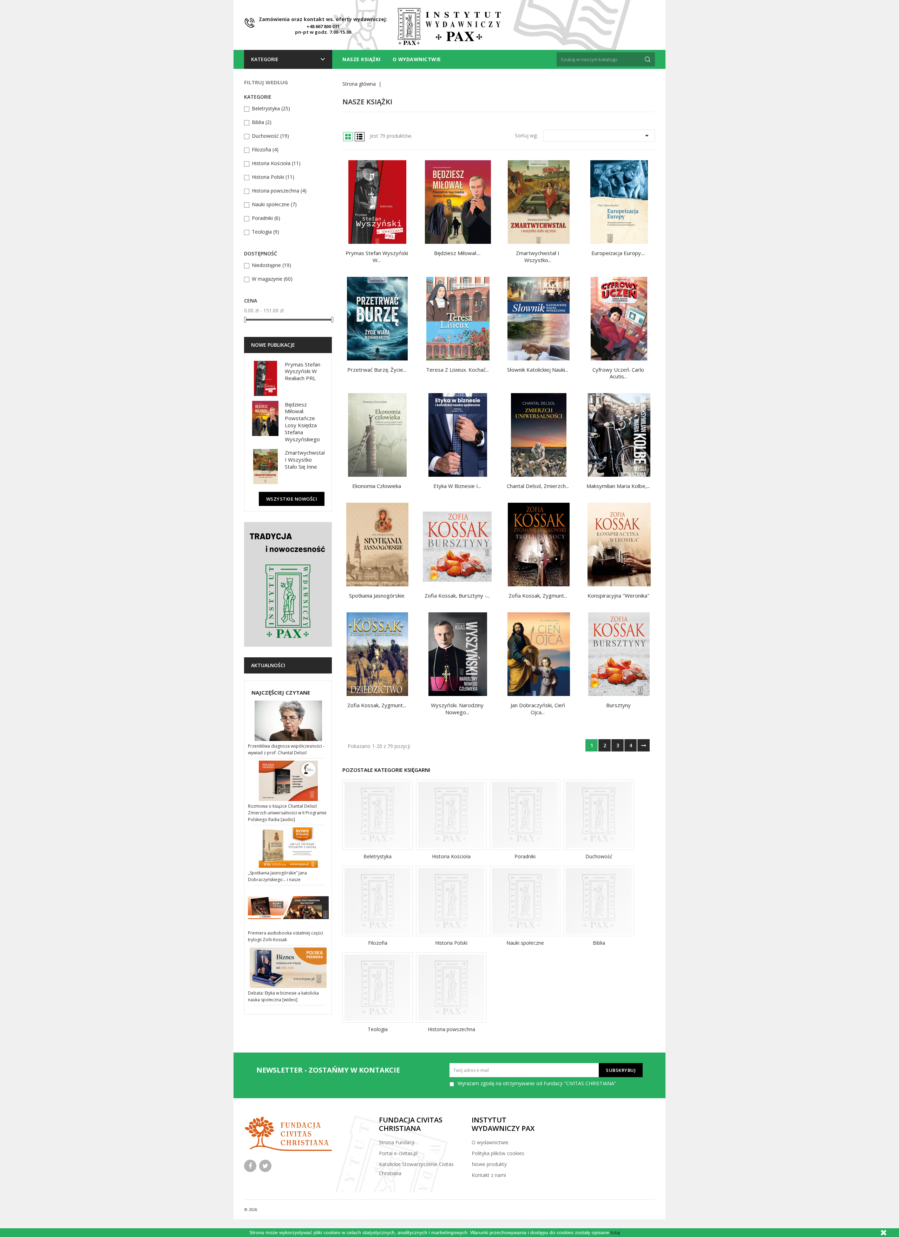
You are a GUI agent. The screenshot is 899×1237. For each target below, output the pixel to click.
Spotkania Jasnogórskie (377, 595)
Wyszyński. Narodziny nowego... (457, 709)
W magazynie (272, 278)
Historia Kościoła (276, 163)
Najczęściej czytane (280, 692)
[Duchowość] (599, 815)
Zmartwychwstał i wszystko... (537, 256)
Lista (359, 136)
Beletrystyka (271, 108)
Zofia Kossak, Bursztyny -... (457, 595)
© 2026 (250, 1209)
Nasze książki (361, 59)
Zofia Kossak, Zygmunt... (537, 595)
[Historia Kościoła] (451, 815)
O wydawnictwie (417, 59)
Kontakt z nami (489, 1175)
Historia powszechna (279, 190)
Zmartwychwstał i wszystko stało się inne (305, 459)
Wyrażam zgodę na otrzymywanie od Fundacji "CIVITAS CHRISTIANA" (537, 1083)
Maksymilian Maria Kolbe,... (618, 485)
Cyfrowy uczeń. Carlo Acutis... (618, 373)
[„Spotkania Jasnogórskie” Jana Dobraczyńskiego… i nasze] (289, 847)
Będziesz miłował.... (457, 252)
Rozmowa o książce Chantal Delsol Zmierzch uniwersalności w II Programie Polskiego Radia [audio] (287, 812)
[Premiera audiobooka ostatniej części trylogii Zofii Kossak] (289, 907)
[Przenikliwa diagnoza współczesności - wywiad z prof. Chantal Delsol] (289, 721)
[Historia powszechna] (451, 987)
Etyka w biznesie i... (457, 485)
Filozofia (265, 149)
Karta (348, 136)
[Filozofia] (377, 901)
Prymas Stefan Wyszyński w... (377, 256)
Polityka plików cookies (498, 1153)
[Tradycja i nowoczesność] (288, 584)
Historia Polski (273, 177)
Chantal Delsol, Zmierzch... (538, 485)
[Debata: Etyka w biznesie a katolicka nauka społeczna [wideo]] (289, 968)
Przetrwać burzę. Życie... (376, 369)
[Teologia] (377, 987)
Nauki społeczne (274, 204)
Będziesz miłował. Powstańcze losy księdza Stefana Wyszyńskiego (302, 422)
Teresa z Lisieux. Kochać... (457, 369)
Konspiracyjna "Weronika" (618, 595)
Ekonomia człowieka (376, 485)
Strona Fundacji (396, 1142)
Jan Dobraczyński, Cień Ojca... (538, 709)
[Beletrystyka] (377, 815)
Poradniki (266, 218)
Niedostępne (271, 265)
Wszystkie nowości (291, 499)
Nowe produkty (489, 1164)
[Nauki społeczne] (525, 901)
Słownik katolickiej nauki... (537, 369)
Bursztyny (618, 705)
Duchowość (270, 135)
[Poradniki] (525, 815)
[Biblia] (599, 901)
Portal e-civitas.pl (398, 1153)
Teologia (265, 231)
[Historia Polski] (451, 901)
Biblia (261, 122)
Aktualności (268, 665)
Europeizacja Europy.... (618, 252)
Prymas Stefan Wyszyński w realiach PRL (302, 371)
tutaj (615, 1232)
